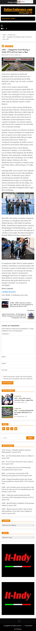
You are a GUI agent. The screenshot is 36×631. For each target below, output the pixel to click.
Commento (6, 334)
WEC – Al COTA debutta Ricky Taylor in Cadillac (17, 456)
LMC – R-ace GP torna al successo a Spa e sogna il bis (23, 399)
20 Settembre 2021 (16, 55)
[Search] (6, 28)
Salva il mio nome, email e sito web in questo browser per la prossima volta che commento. (18, 378)
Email (4, 363)
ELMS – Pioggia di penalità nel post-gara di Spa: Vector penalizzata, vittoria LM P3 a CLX (17, 480)
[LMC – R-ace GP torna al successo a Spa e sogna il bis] (7, 399)
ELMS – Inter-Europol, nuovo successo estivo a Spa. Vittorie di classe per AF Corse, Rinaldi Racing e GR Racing (18, 489)
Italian (22, 1)
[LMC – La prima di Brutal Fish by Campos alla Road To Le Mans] (7, 412)
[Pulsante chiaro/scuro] (2, 28)
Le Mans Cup (9, 46)
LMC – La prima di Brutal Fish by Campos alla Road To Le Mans (23, 412)
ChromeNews (28, 626)
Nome (4, 357)
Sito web (4, 370)
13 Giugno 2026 (20, 416)
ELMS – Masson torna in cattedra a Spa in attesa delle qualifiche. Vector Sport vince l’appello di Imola (17, 511)
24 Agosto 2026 (20, 402)
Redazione (6, 55)
